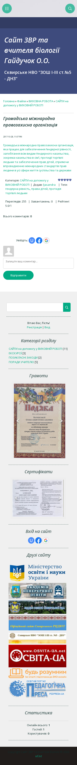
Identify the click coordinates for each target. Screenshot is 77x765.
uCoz (38, 756)
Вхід (47, 327)
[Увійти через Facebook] (39, 240)
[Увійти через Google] (46, 240)
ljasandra (49, 185)
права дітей (39, 189)
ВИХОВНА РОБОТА (41, 101)
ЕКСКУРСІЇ (15, 353)
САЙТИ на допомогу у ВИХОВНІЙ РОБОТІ (35, 103)
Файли (21, 101)
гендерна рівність (17, 189)
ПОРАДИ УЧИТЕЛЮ (21, 362)
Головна (9, 101)
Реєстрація (34, 327)
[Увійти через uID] (32, 240)
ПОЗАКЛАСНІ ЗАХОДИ (23, 357)
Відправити (18, 275)
